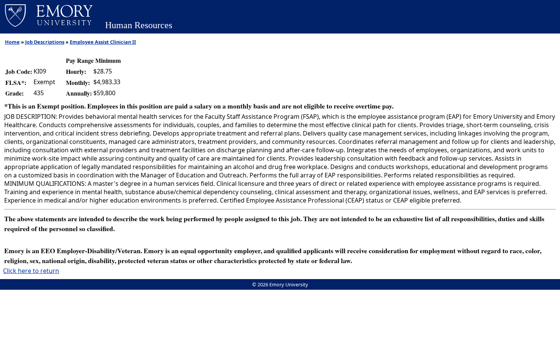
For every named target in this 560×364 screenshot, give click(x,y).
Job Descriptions (44, 41)
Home (12, 41)
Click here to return (31, 271)
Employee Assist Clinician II (103, 41)
